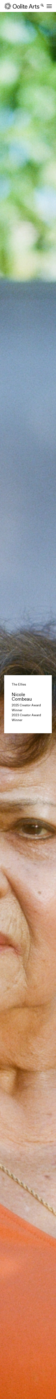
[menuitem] (41, 6)
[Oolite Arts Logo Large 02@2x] (23, 6)
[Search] (41, 6)
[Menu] (48, 6)
